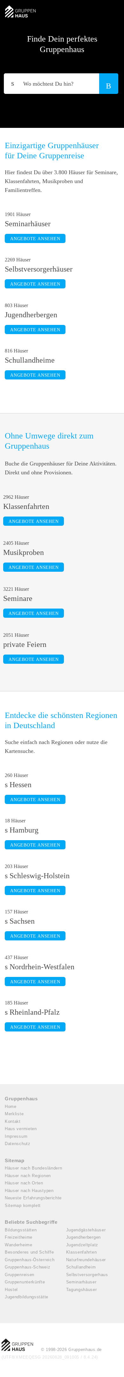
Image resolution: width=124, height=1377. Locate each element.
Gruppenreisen (19, 1274)
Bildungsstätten (21, 1230)
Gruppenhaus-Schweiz (27, 1267)
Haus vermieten (21, 1128)
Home (11, 1106)
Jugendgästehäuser (86, 1230)
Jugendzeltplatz (82, 1244)
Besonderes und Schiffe (29, 1252)
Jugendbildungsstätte (26, 1297)
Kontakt (13, 1121)
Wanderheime (18, 1244)
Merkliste (14, 1113)
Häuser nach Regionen (28, 1175)
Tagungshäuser (81, 1289)
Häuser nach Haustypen (29, 1190)
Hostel (11, 1289)
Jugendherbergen (83, 1237)
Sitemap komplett (23, 1205)
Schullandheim (81, 1267)
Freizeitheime (18, 1237)
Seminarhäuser (81, 1282)
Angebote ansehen (35, 238)
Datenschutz (18, 1143)
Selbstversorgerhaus (87, 1274)
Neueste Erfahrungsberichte (33, 1198)
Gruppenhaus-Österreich (29, 1259)
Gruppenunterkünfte (25, 1282)
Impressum (16, 1136)
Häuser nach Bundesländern (33, 1168)
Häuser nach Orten (24, 1183)
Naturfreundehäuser (86, 1259)
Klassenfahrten (81, 1252)
